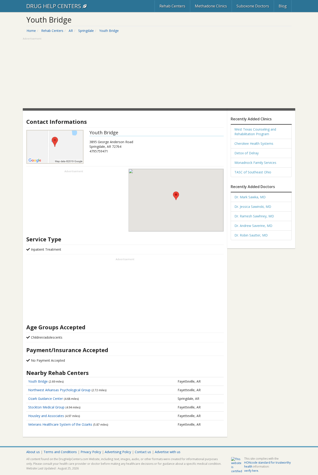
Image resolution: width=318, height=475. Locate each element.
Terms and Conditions (60, 452)
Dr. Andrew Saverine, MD (253, 225)
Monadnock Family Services (255, 162)
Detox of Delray (246, 153)
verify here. (251, 471)
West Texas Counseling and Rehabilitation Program (255, 131)
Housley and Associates (46, 416)
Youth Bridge (38, 381)
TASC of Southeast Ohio (252, 172)
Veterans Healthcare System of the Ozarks (60, 424)
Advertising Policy (118, 452)
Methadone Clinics (211, 6)
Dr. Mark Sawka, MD (250, 197)
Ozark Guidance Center (46, 398)
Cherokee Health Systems (253, 143)
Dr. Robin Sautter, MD (251, 235)
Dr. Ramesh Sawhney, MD (254, 216)
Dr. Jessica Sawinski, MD (252, 206)
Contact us (143, 452)
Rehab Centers (172, 6)
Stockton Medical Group (46, 407)
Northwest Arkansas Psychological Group (59, 390)
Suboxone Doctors (253, 6)
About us (33, 452)
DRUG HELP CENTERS (54, 6)
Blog (283, 6)
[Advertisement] (159, 73)
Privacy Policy (91, 452)
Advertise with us (167, 452)
